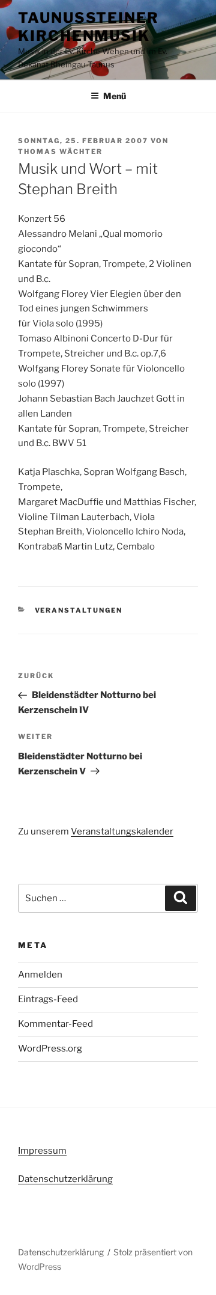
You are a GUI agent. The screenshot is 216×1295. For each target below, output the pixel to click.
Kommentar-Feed (55, 1023)
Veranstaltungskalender (122, 831)
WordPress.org (50, 1048)
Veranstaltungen (79, 610)
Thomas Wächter (60, 151)
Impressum (42, 1150)
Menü (114, 96)
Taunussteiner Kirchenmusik (88, 26)
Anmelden (40, 974)
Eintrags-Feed (48, 999)
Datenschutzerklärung (65, 1179)
